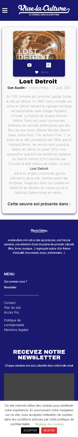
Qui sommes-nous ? (15, 281)
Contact (10, 303)
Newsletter (10, 287)
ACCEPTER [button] (30, 430)
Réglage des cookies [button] (49, 424)
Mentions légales (16, 330)
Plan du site (12, 308)
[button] (4, 10)
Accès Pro (11, 312)
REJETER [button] (49, 430)
